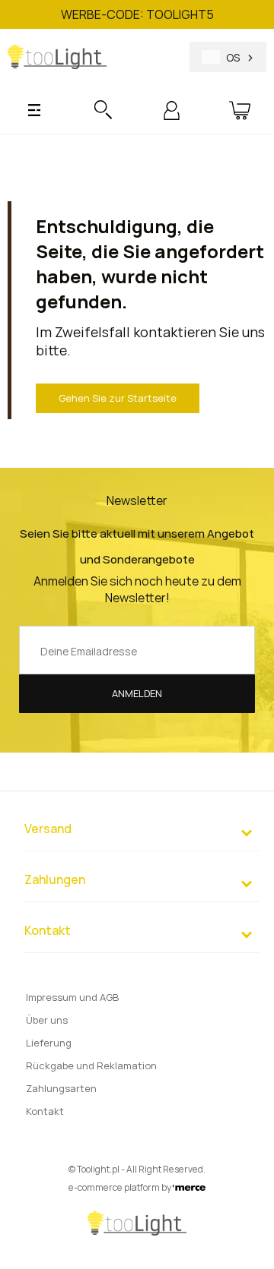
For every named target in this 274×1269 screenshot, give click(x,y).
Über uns (47, 1020)
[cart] (239, 110)
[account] (172, 110)
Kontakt (45, 1111)
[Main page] (57, 57)
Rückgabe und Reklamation (91, 1065)
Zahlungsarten (61, 1088)
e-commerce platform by (120, 1187)
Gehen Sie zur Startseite (118, 398)
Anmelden (137, 693)
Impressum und (72, 997)
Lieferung (49, 1043)
